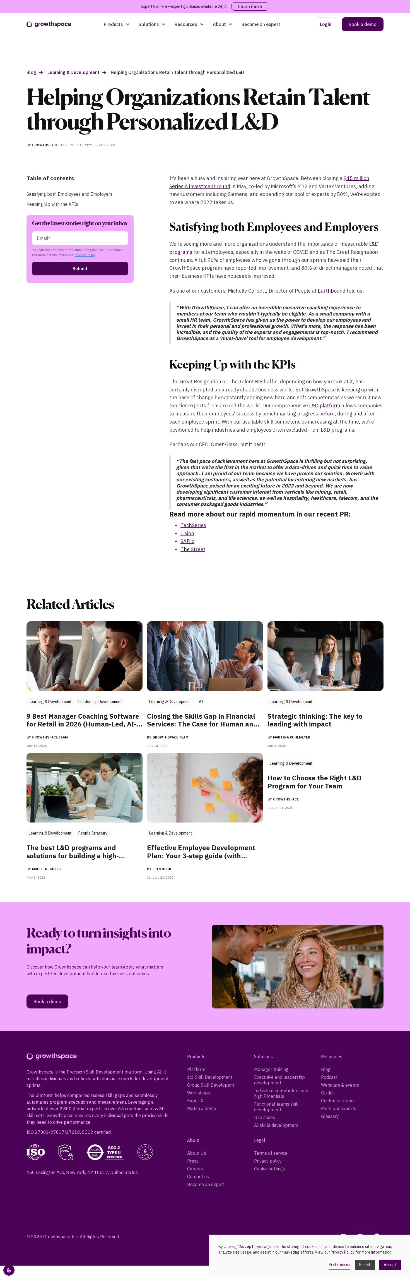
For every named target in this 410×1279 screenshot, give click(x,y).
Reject (364, 1264)
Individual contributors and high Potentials (281, 1093)
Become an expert (261, 24)
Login (325, 24)
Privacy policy (268, 1161)
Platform (196, 1069)
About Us (196, 1153)
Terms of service (271, 1153)
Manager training (271, 1069)
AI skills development (276, 1125)
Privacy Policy (85, 255)
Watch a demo (201, 1108)
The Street (192, 549)
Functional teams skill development (276, 1106)
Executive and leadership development (279, 1080)
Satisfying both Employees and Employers (69, 194)
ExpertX (195, 1100)
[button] (117, 24)
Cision (187, 533)
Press (193, 1161)
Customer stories (338, 1100)
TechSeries (193, 525)
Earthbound (332, 291)
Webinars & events (340, 1085)
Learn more (250, 6)
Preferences (339, 1264)
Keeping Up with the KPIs (52, 204)
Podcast (329, 1077)
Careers (195, 1169)
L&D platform (324, 405)
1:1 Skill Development (209, 1077)
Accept (390, 1264)
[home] (48, 24)
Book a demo (363, 24)
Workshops (198, 1093)
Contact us (198, 1176)
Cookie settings (269, 1169)
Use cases (264, 1117)
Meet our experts (338, 1108)
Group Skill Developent (210, 1085)
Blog (326, 1069)
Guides (328, 1093)
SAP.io (187, 541)
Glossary (330, 1116)
